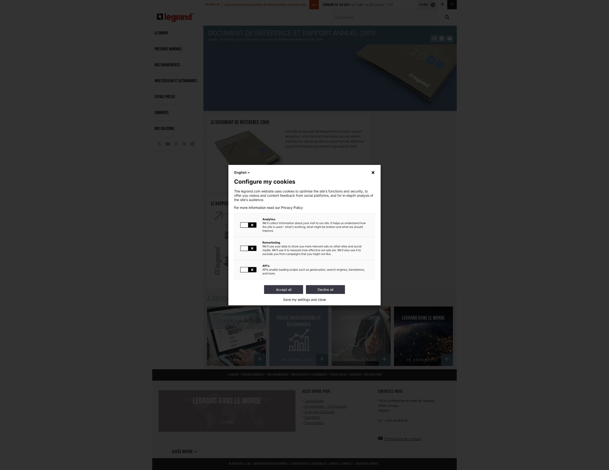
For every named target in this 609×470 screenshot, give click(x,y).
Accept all (283, 290)
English (240, 172)
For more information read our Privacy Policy (268, 208)
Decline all (325, 290)
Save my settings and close (304, 300)
